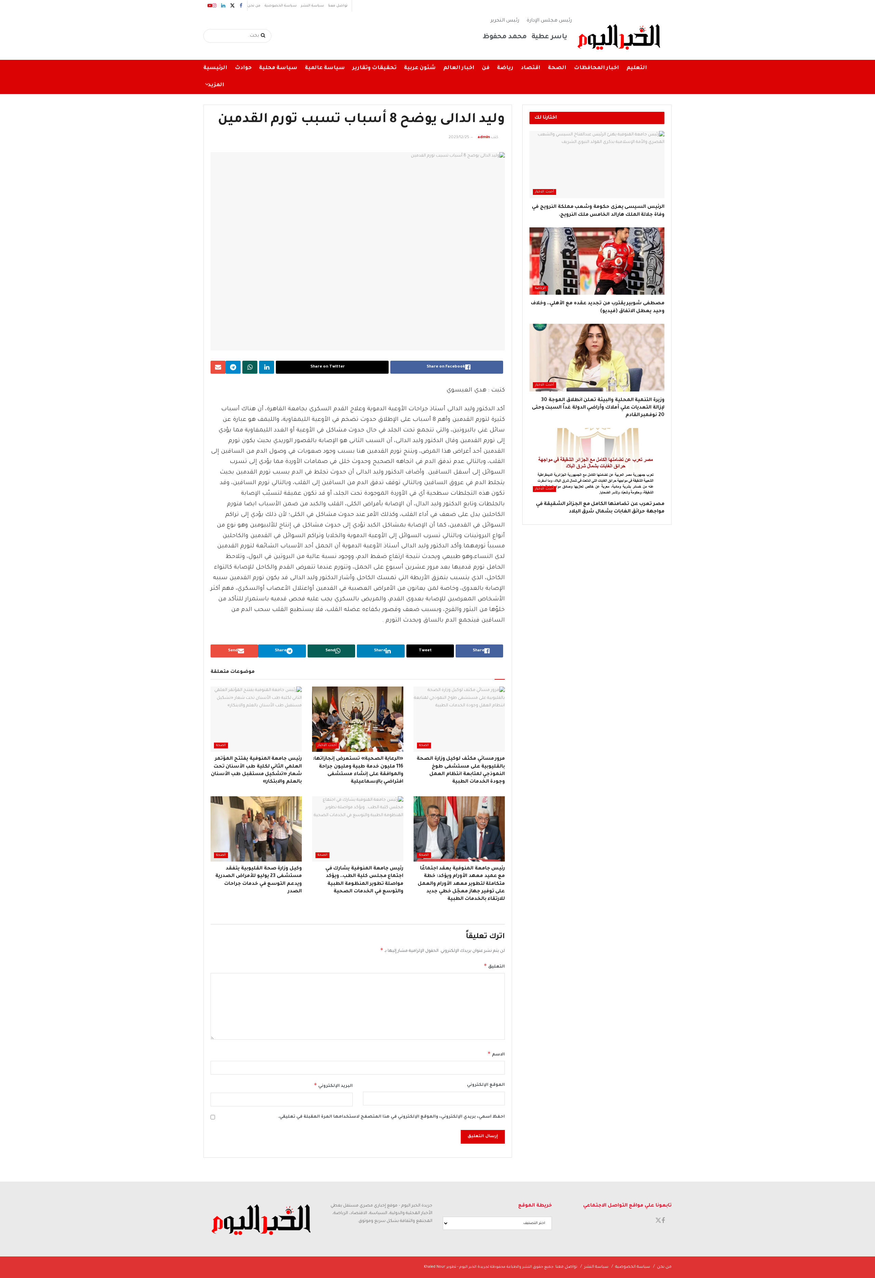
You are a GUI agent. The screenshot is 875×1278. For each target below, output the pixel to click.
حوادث (243, 68)
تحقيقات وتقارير (374, 68)
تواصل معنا (338, 6)
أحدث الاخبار (327, 745)
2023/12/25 (458, 137)
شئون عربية (420, 68)
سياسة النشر (312, 6)
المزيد (216, 85)
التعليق (494, 965)
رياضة (505, 68)
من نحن (253, 6)
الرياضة (540, 288)
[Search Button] (264, 36)
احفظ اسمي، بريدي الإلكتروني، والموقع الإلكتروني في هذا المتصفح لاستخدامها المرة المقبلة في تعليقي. (391, 1117)
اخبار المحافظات (596, 68)
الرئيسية (215, 68)
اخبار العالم (458, 68)
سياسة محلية (278, 68)
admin (483, 137)
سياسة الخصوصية (281, 6)
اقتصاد (530, 68)
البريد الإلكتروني (333, 1085)
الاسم (496, 1053)
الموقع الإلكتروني (486, 1085)
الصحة (557, 68)
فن (485, 68)
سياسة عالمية (325, 68)
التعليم (637, 68)
